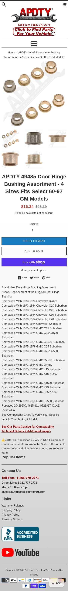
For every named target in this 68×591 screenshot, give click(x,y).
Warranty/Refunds (13, 505)
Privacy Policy (10, 514)
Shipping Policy (11, 510)
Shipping (20, 212)
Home (11, 52)
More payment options (34, 270)
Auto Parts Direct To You (37, 570)
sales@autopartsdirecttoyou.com (23, 491)
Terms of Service (12, 519)
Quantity (34, 224)
